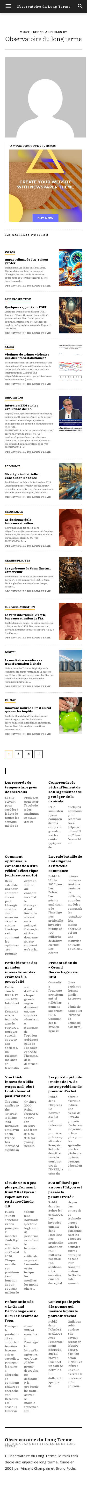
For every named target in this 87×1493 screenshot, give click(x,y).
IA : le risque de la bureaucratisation (19, 521)
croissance (14, 511)
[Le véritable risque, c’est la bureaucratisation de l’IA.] (70, 621)
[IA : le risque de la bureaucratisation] (70, 527)
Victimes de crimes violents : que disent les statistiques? (27, 356)
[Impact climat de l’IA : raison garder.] (70, 267)
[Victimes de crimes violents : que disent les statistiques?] (70, 362)
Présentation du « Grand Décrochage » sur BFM (63, 969)
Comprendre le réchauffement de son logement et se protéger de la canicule (64, 791)
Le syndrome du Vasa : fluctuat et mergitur (28, 570)
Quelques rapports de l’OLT (26, 307)
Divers (10, 251)
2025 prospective (18, 299)
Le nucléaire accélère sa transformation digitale (23, 662)
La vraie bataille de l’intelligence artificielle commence (65, 863)
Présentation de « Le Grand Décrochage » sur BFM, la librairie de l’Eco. (21, 1311)
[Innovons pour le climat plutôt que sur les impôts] (70, 715)
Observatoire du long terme (28, 285)
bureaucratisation (20, 607)
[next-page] (39, 754)
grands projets (17, 560)
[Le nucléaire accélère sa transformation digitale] (70, 668)
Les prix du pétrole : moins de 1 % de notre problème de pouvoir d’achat (65, 1083)
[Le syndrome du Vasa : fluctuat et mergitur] (70, 575)
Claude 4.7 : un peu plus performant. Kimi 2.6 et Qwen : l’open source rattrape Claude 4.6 (20, 1194)
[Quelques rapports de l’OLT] (70, 315)
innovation (14, 397)
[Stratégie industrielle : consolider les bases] (70, 481)
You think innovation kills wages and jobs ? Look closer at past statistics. (20, 1086)
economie (12, 466)
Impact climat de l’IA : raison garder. (26, 261)
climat (10, 700)
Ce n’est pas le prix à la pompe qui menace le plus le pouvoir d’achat (64, 1308)
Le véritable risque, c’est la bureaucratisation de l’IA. (25, 616)
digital (10, 652)
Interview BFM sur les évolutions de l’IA (21, 407)
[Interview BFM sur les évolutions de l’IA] (70, 413)
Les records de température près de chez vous (21, 787)
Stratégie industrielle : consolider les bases (22, 476)
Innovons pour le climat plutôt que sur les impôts (28, 709)
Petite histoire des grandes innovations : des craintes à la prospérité (21, 972)
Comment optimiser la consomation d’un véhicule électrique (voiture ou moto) (21, 865)
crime (9, 346)
